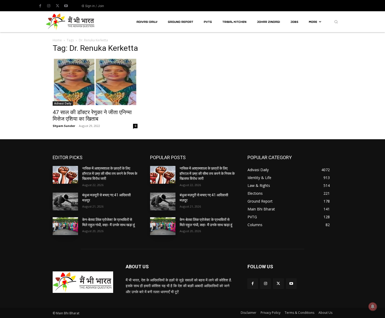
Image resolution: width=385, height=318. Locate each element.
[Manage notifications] (372, 306)
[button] (336, 21)
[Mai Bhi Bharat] (71, 21)
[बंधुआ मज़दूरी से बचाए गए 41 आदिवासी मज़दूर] (65, 201)
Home (57, 40)
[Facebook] (40, 6)
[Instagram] (48, 6)
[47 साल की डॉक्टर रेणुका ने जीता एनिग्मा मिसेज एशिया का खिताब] (95, 82)
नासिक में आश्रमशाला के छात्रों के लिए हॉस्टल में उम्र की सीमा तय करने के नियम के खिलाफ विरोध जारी (109, 173)
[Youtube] (66, 6)
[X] (57, 6)
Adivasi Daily (62, 103)
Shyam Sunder (64, 126)
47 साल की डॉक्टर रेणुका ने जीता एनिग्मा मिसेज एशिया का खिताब (92, 115)
